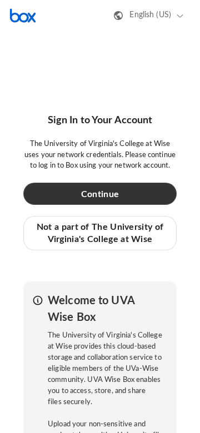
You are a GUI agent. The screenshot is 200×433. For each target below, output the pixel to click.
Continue (100, 194)
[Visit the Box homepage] (23, 15)
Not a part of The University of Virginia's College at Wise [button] (100, 233)
